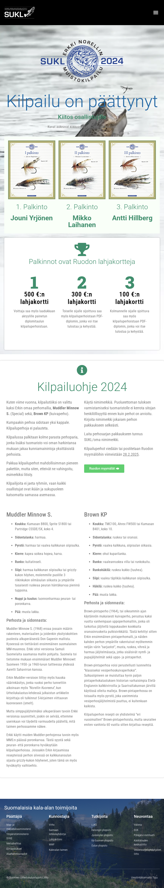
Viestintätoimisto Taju (144, 877)
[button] (156, 13)
